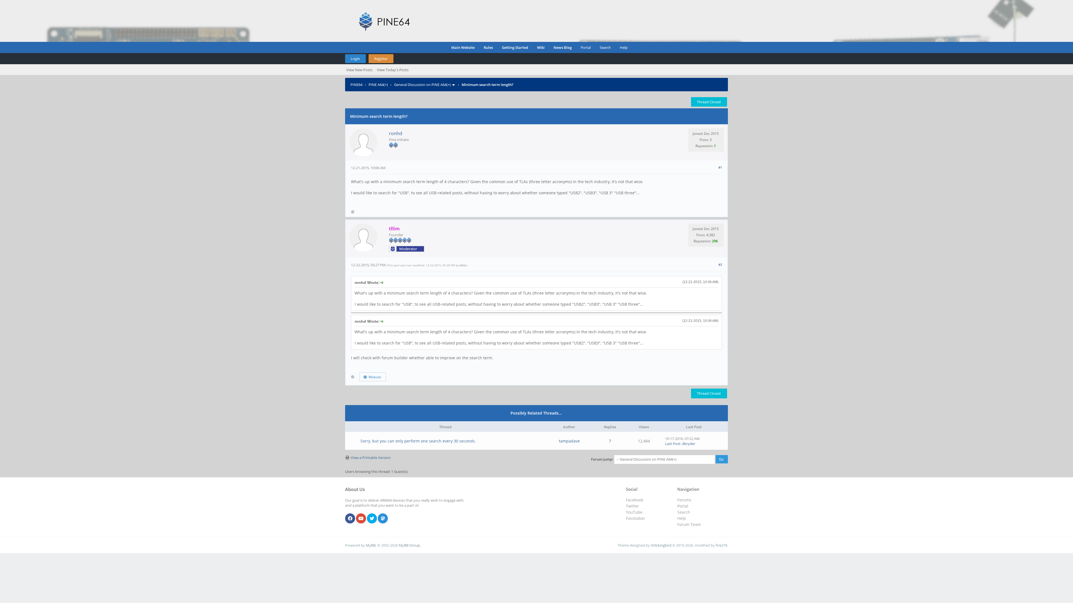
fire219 (721, 545)
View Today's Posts (393, 69)
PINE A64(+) (378, 84)
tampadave (569, 441)
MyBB (371, 545)
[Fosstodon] (383, 518)
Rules (488, 47)
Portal (586, 47)
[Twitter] (372, 518)
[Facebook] (350, 518)
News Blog (563, 47)
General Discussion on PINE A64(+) (422, 84)
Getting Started (515, 47)
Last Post (672, 443)
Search (605, 47)
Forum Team (689, 524)
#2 (720, 264)
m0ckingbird (661, 545)
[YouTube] (361, 518)
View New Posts (359, 69)
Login (355, 58)
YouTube (634, 512)
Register (381, 58)
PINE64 (356, 84)
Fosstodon (635, 518)
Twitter (632, 506)
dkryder (688, 443)
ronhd (395, 133)
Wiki (541, 47)
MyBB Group (409, 545)
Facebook (634, 499)
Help (624, 47)
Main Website (463, 47)
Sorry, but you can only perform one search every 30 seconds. (418, 441)
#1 (720, 167)
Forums (684, 499)
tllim (463, 265)
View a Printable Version (371, 457)
